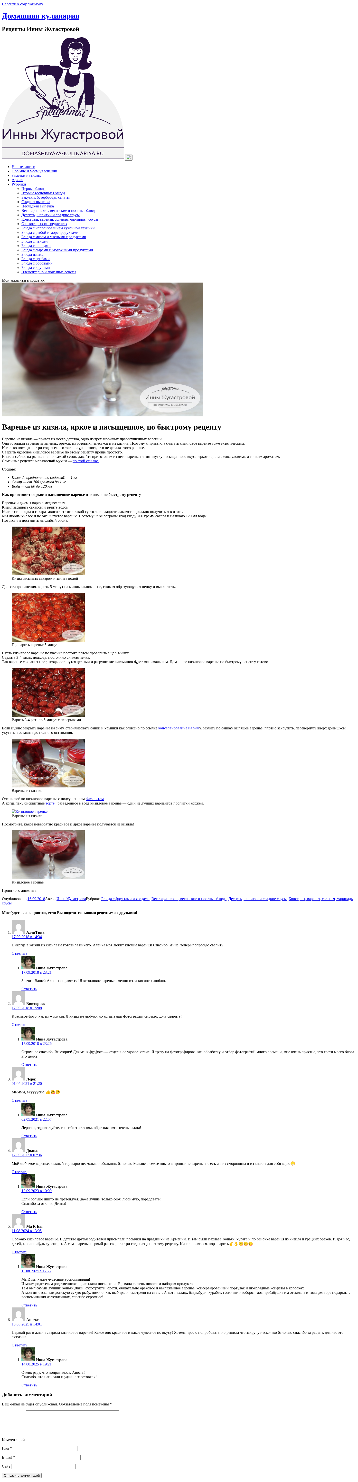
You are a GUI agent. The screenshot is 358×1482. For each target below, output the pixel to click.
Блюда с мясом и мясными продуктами (53, 237)
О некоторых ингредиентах (44, 224)
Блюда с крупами (35, 267)
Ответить (19, 953)
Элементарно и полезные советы (48, 272)
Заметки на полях (26, 175)
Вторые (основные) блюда (43, 193)
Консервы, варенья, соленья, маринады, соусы (59, 219)
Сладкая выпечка (35, 202)
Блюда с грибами (35, 259)
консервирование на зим (178, 728)
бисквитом (95, 799)
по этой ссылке (85, 461)
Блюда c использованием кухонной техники (58, 228)
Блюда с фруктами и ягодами (125, 899)
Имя (7, 1448)
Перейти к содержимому (22, 4)
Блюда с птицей (34, 241)
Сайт (6, 1466)
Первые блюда (33, 188)
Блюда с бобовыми (37, 263)
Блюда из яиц (32, 254)
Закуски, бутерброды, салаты (45, 197)
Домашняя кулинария (40, 15)
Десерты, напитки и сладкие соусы (50, 215)
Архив (17, 180)
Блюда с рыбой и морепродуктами (49, 232)
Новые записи (23, 167)
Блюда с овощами (36, 246)
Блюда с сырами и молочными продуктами (57, 250)
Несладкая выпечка (37, 206)
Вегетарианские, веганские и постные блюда (58, 210)
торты (51, 803)
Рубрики (19, 184)
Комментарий (13, 1440)
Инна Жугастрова (71, 899)
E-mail (8, 1457)
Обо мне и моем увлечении (34, 171)
